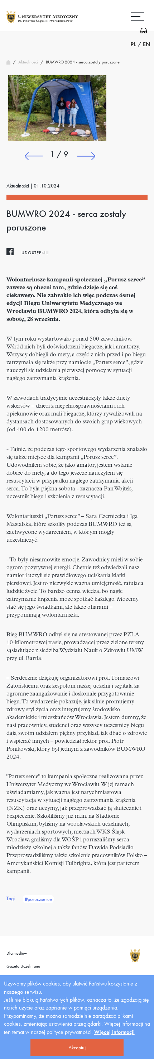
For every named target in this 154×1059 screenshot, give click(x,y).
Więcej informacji (114, 1032)
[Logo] (42, 22)
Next (86, 156)
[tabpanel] (57, 108)
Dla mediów (16, 953)
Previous (34, 156)
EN (146, 44)
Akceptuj (77, 1047)
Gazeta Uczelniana (23, 966)
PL (133, 44)
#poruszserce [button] (38, 899)
